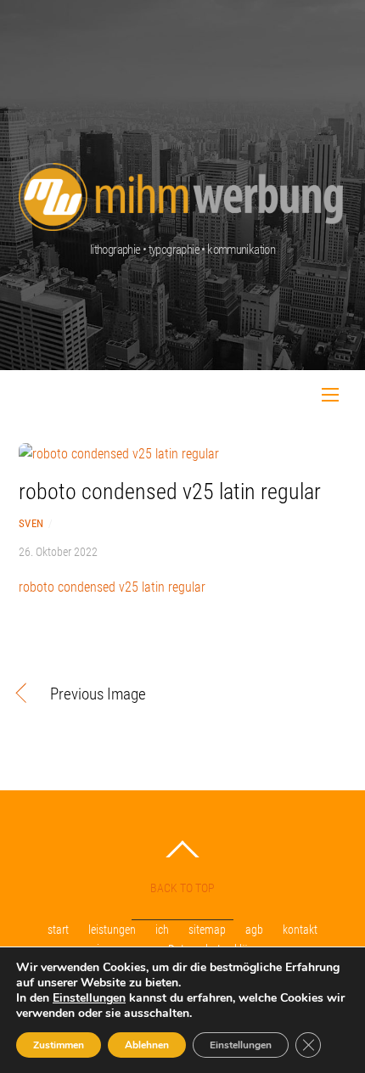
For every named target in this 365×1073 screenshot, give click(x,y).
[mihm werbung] (181, 187)
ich (162, 930)
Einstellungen (89, 998)
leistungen (112, 930)
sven (31, 523)
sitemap (207, 930)
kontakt (300, 930)
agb (254, 930)
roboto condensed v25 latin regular (170, 491)
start (58, 930)
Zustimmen (58, 1045)
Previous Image (98, 694)
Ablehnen (147, 1045)
